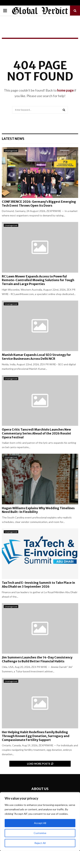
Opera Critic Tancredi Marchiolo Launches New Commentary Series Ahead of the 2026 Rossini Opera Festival (36, 433)
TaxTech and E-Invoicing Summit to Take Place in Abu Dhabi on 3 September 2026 (38, 584)
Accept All (40, 823)
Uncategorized (11, 150)
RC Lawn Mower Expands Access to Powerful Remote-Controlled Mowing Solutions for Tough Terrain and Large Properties (38, 280)
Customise (40, 833)
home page (65, 90)
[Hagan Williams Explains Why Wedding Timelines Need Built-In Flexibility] (40, 479)
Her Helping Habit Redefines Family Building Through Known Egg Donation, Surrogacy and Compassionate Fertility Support (35, 736)
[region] (40, 821)
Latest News (13, 139)
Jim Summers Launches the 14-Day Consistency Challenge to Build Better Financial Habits (37, 659)
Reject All (40, 843)
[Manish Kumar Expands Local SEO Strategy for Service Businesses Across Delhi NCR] (40, 326)
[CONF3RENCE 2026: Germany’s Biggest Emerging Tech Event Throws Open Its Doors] (40, 172)
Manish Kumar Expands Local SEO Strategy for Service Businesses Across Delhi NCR (36, 356)
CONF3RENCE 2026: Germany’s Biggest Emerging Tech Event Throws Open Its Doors (39, 203)
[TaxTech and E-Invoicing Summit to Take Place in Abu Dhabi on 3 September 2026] (40, 553)
